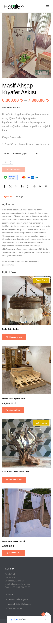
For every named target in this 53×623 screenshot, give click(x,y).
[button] (13, 553)
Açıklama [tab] (8, 196)
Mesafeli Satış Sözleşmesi (19, 604)
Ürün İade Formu (15, 609)
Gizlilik (10, 594)
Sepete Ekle (15, 170)
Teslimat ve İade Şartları (18, 599)
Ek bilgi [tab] (19, 196)
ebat (6, 154)
